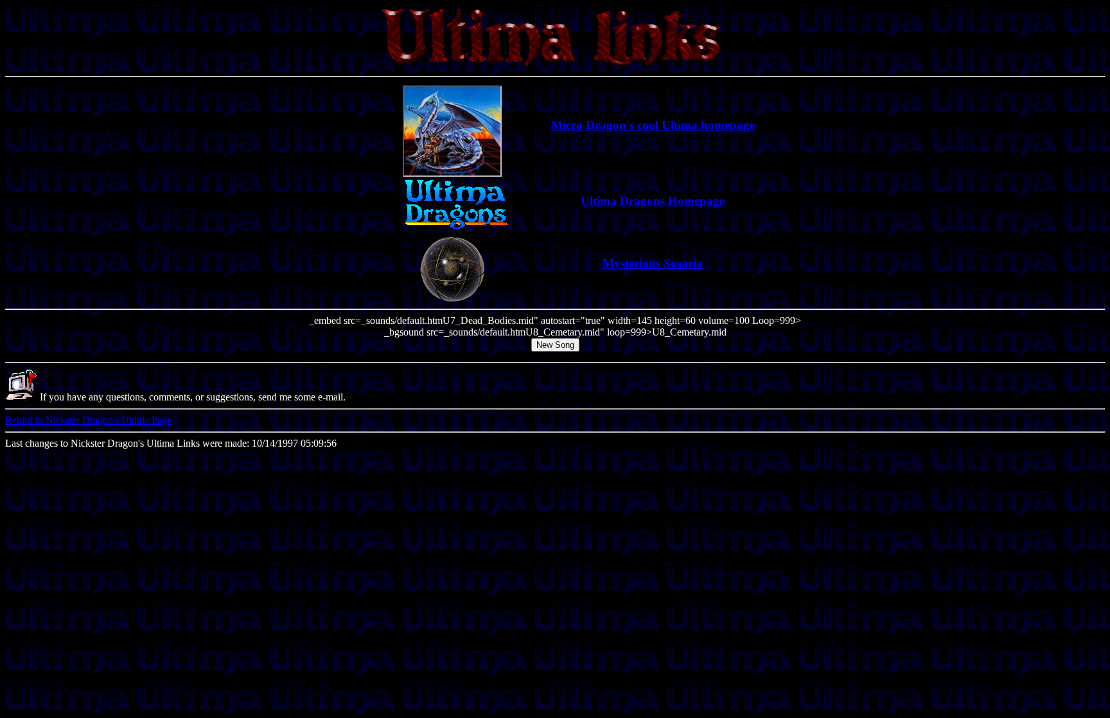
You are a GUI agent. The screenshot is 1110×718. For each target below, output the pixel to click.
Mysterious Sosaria (653, 263)
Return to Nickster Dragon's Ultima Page (88, 420)
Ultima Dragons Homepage (653, 201)
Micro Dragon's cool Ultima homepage (653, 125)
